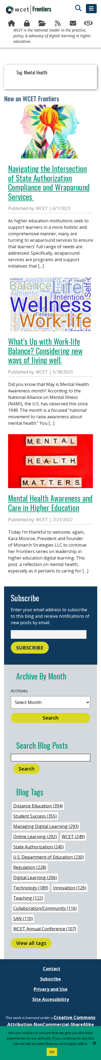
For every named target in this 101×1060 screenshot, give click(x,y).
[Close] (94, 1043)
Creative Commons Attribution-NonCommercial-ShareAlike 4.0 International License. (51, 1024)
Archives (19, 691)
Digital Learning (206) (35, 878)
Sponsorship (89, 23)
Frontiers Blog (58, 23)
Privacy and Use (51, 989)
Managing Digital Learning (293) (46, 826)
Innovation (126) (69, 888)
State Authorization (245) (38, 847)
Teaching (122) (28, 898)
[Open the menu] (91, 8)
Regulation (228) (29, 867)
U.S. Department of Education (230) (48, 857)
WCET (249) (73, 837)
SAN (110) (23, 918)
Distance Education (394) (38, 806)
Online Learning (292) (35, 837)
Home (12, 23)
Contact (51, 969)
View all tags (31, 943)
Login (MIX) (27, 23)
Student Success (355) (35, 816)
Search (50, 717)
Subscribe (73, 23)
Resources (42, 23)
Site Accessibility (50, 999)
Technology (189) (30, 888)
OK (51, 1052)
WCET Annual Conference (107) (44, 929)
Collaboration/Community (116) (45, 908)
